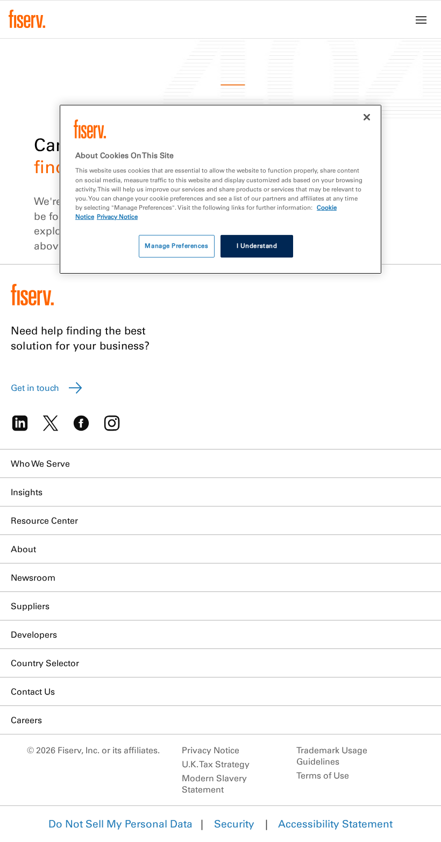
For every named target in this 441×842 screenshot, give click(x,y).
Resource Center (44, 520)
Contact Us (33, 691)
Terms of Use (322, 775)
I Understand (257, 245)
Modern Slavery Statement (214, 784)
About (23, 549)
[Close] (367, 117)
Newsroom (33, 577)
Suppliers (30, 606)
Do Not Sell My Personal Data (120, 823)
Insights (26, 492)
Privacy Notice (210, 750)
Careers (26, 720)
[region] (220, 189)
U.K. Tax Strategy (216, 764)
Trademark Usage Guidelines (331, 756)
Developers (34, 634)
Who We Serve (40, 463)
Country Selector (45, 663)
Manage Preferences (176, 245)
